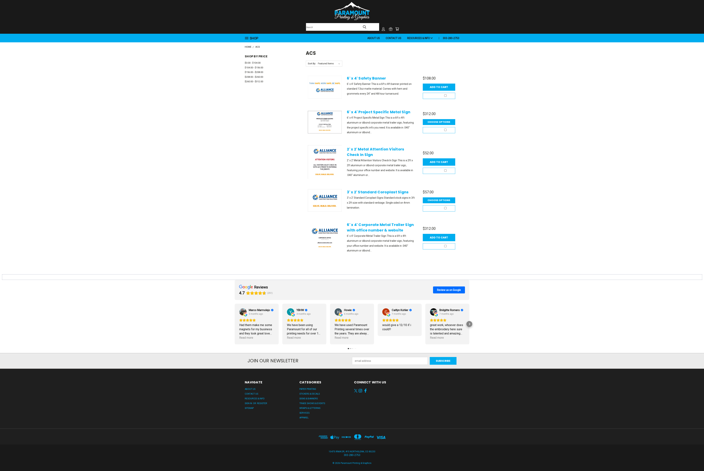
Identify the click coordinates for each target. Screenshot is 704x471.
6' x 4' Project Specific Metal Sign (378, 112)
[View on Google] (243, 312)
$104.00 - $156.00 (254, 67)
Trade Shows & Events (312, 403)
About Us (373, 38)
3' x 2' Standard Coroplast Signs (377, 192)
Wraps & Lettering (309, 408)
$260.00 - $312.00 (254, 81)
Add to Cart (439, 87)
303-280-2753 (451, 38)
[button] (235, 324)
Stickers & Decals (309, 394)
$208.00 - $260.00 (254, 77)
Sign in (249, 403)
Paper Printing (307, 389)
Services (304, 413)
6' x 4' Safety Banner (366, 78)
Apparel (304, 417)
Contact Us (393, 38)
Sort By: (312, 63)
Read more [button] (246, 337)
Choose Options (439, 122)
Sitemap (249, 408)
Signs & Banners (308, 398)
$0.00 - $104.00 (253, 62)
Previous (694, 459)
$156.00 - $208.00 (254, 72)
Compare (437, 96)
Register (262, 403)
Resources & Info (418, 38)
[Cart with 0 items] (397, 29)
